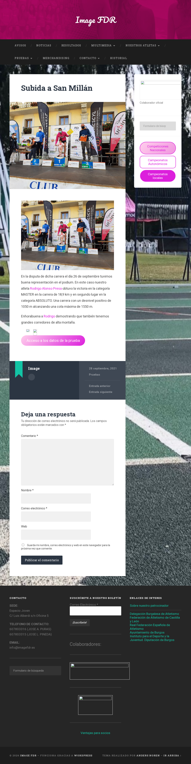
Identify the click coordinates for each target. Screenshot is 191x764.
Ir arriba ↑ (172, 755)
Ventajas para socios (95, 733)
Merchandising (56, 58)
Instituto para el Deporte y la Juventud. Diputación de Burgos (152, 638)
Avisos (20, 45)
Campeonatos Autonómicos (158, 162)
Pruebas (22, 58)
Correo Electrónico (84, 604)
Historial (118, 58)
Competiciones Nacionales (157, 148)
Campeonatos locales (158, 176)
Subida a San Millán (57, 88)
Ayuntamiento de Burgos (147, 632)
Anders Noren (148, 755)
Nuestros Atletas (141, 45)
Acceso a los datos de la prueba (53, 340)
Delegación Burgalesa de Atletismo (154, 614)
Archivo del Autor (31, 377)
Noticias (43, 45)
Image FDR (96, 19)
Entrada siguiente (100, 392)
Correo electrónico (34, 508)
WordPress (83, 755)
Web (24, 526)
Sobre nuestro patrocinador (149, 605)
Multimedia (101, 45)
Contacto (87, 58)
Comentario (29, 435)
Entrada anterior (99, 386)
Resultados (71, 45)
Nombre (27, 490)
